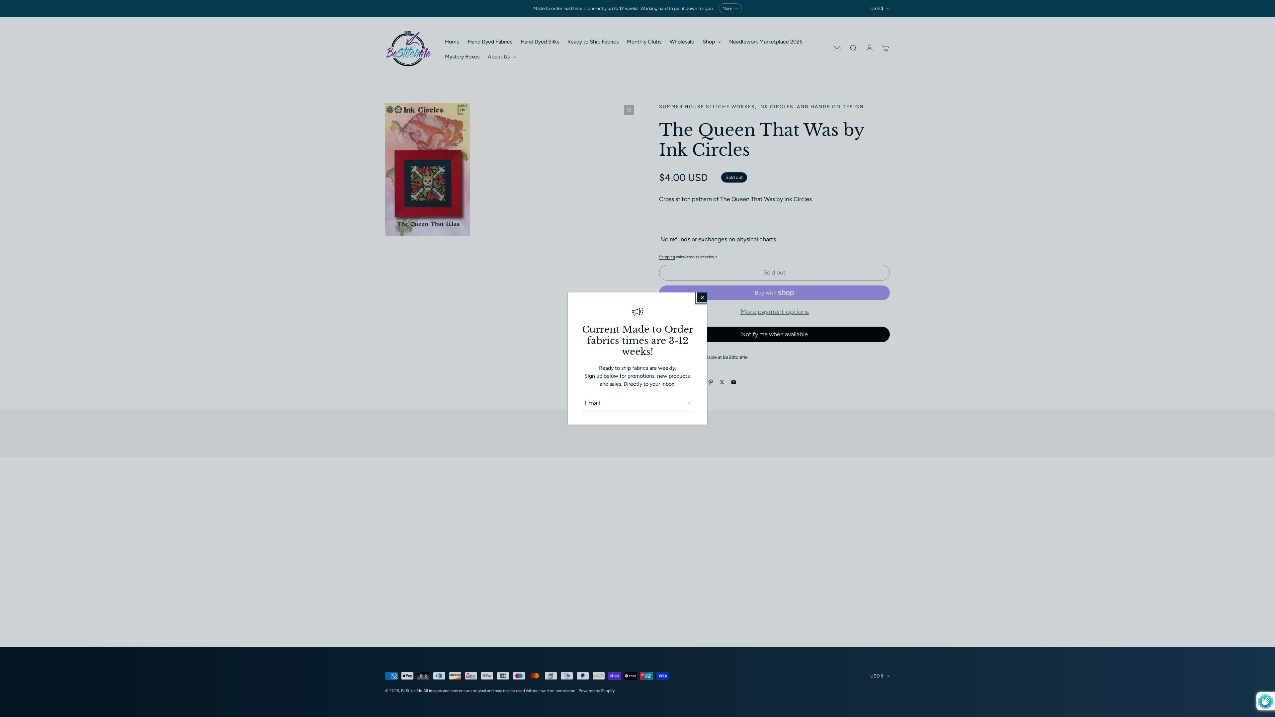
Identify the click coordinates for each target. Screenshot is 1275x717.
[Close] (702, 297)
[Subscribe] (688, 403)
